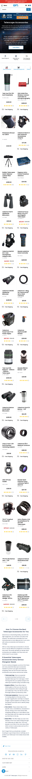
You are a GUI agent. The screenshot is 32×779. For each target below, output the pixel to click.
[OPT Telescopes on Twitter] (10, 754)
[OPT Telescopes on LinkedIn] (21, 754)
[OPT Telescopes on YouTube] (14, 754)
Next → (28, 619)
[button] (3, 771)
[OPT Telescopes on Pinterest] (25, 754)
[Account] (26, 5)
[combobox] (16, 9)
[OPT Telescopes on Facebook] (6, 754)
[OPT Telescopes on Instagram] (17, 754)
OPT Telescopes (13, 775)
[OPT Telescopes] (16, 5)
